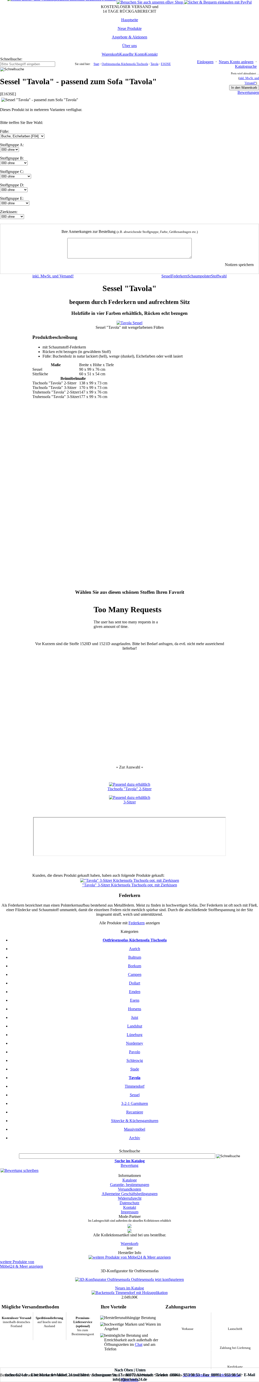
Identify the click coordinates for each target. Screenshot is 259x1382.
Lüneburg (134, 1035)
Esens (134, 1000)
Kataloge (129, 1180)
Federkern (136, 923)
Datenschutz (129, 1203)
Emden (134, 992)
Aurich (134, 949)
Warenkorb (110, 54)
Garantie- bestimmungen (129, 1184)
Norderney (134, 1043)
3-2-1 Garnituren (134, 1103)
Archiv (134, 1138)
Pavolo (134, 1052)
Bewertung (129, 1165)
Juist (134, 1017)
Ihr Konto (137, 54)
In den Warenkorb (244, 88)
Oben (128, 1370)
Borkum (134, 966)
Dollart (134, 983)
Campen (134, 974)
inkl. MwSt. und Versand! (53, 276)
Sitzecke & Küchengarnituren (134, 1120)
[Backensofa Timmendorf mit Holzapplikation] (130, 1292)
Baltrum (134, 957)
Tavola (154, 64)
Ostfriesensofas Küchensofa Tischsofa (125, 64)
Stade (134, 1069)
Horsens (134, 1009)
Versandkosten (129, 1189)
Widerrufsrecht (129, 1198)
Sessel (135, 1095)
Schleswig (134, 1060)
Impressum (129, 1212)
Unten (140, 1370)
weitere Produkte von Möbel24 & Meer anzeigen (21, 1264)
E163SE (166, 64)
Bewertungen (248, 92)
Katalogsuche (246, 66)
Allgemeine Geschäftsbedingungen (130, 1194)
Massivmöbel (134, 1129)
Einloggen (205, 62)
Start (96, 64)
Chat (138, 1344)
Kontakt (151, 54)
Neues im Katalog (129, 1288)
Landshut (134, 1026)
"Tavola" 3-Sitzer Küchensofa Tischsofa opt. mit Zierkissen (129, 885)
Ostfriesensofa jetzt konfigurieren (157, 1279)
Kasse (124, 54)
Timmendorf (134, 1086)
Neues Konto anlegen (236, 62)
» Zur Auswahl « (129, 767)
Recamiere (134, 1112)
